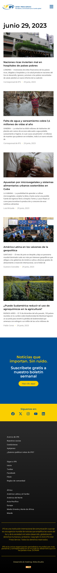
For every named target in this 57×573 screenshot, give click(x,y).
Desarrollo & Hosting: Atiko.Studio (28, 562)
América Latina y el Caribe (18, 494)
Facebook (11, 473)
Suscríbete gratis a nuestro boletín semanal (28, 372)
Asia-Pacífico (13, 502)
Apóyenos (11, 448)
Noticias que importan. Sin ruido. (28, 359)
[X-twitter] (20, 413)
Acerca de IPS (13, 437)
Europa (10, 505)
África (9, 490)
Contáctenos (12, 445)
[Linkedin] (43, 413)
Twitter (10, 469)
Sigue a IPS (12, 462)
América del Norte (15, 498)
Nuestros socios (14, 441)
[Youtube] (35, 413)
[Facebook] (13, 413)
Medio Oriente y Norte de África (20, 509)
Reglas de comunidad (16, 481)
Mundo (10, 513)
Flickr (9, 477)
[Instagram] (28, 413)
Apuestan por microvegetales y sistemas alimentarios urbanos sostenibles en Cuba (28, 185)
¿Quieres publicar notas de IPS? (20, 452)
